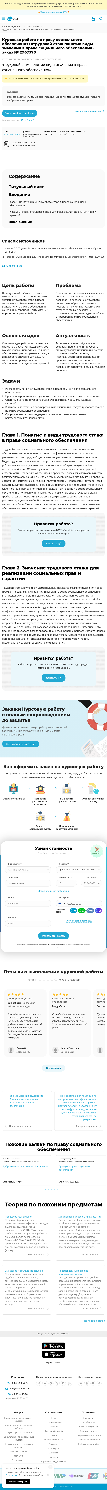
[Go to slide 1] (45, 1189)
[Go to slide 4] (54, 1189)
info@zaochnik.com (19, 1388)
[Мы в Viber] (51, 1383)
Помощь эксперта (18, 1451)
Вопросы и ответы (88, 1431)
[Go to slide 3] (51, 1189)
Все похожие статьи (94, 1320)
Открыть (51, 543)
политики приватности (58, 944)
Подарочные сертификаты (88, 1435)
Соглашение (11, 1475)
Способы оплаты (54, 1422)
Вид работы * (15, 864)
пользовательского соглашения (39, 944)
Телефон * (64, 897)
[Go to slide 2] (48, 1189)
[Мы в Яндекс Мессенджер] (69, 1383)
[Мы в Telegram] (38, 1383)
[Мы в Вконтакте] (44, 1383)
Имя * (11, 897)
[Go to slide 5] (57, 1189)
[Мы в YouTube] (92, 1383)
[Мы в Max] (63, 1383)
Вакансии (53, 1444)
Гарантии (53, 1426)
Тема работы (14, 877)
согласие (79, 944)
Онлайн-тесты (88, 1422)
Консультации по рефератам (18, 1432)
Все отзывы (53, 1068)
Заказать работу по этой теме (20, 113)
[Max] (98, 910)
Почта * (12, 917)
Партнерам (53, 1448)
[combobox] (28, 869)
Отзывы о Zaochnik (53, 1431)
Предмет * (64, 864)
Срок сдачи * (91, 877)
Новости (54, 1435)
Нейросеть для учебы (88, 1444)
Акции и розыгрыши (53, 1439)
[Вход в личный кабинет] (93, 19)
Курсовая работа (12, 134)
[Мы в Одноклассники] (86, 1383)
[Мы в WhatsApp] (57, 1383)
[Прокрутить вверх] (101, 1478)
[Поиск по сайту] (101, 19)
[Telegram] (73, 910)
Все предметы (18, 1460)
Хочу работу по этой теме (20, 744)
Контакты (53, 1457)
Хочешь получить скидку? (89, 111)
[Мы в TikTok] (99, 1383)
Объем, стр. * (65, 877)
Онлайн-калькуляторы (88, 1426)
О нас (53, 1418)
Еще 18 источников (12, 266)
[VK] (90, 910)
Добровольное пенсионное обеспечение (25, 1166)
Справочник (88, 1418)
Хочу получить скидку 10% (53, 12)
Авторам (53, 1452)
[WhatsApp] (82, 910)
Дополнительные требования (53, 891)
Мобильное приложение (88, 1439)
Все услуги (19, 1455)
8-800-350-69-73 (20, 1383)
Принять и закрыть (17, 1481)
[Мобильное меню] (3, 19)
